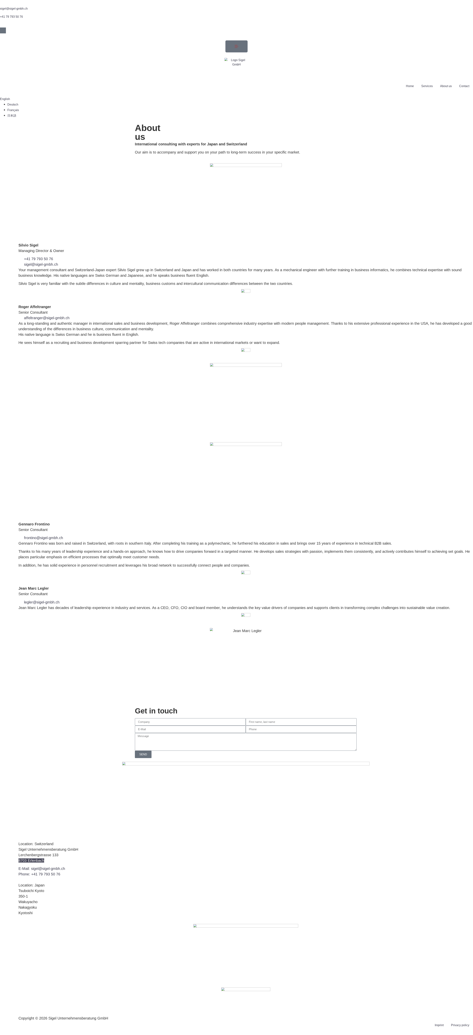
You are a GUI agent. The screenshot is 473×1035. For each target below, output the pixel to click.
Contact (464, 86)
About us (446, 86)
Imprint (439, 1025)
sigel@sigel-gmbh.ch (14, 8)
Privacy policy (460, 1025)
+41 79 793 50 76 (11, 16)
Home (410, 86)
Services (427, 86)
